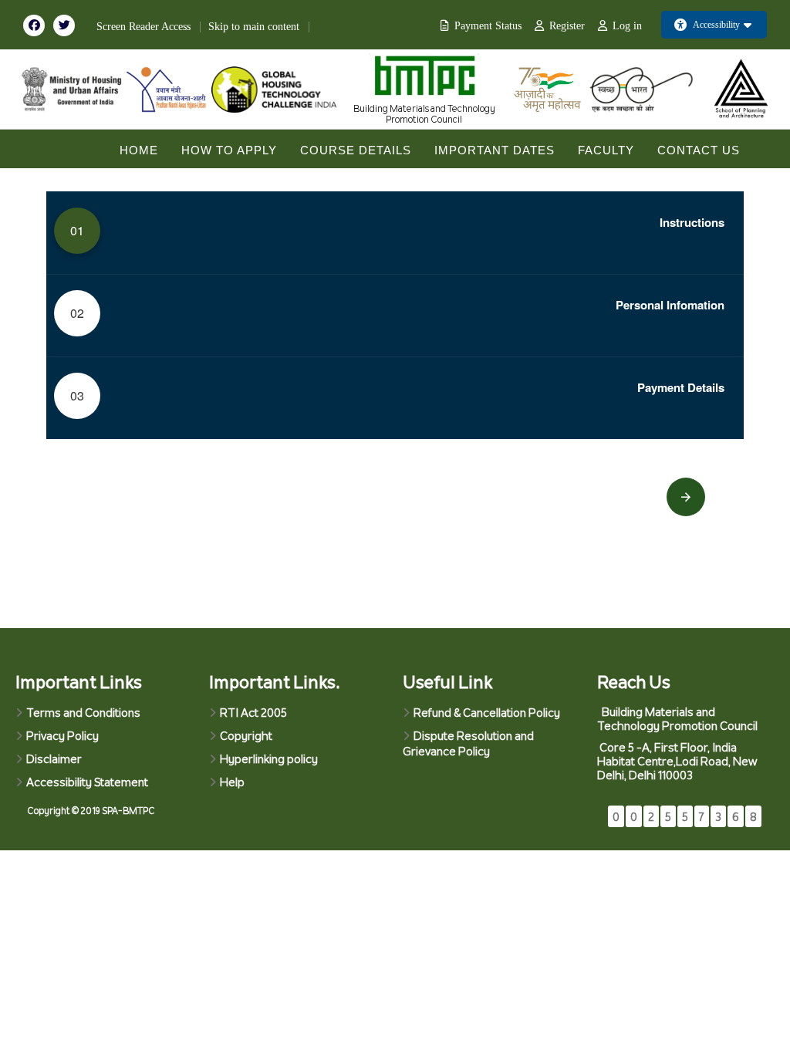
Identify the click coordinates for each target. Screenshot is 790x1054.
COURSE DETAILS (355, 150)
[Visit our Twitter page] (67, 25)
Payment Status (488, 26)
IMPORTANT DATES (494, 150)
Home (139, 150)
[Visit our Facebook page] (38, 25)
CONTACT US (698, 150)
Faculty (606, 150)
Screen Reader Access (143, 26)
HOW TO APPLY (229, 150)
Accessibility (716, 24)
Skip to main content (253, 26)
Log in (627, 26)
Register (567, 26)
